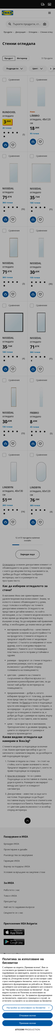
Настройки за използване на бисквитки (26, 1007)
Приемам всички (27, 1023)
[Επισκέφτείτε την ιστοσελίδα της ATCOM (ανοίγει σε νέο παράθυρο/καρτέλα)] (27, 1029)
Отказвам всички (27, 1015)
